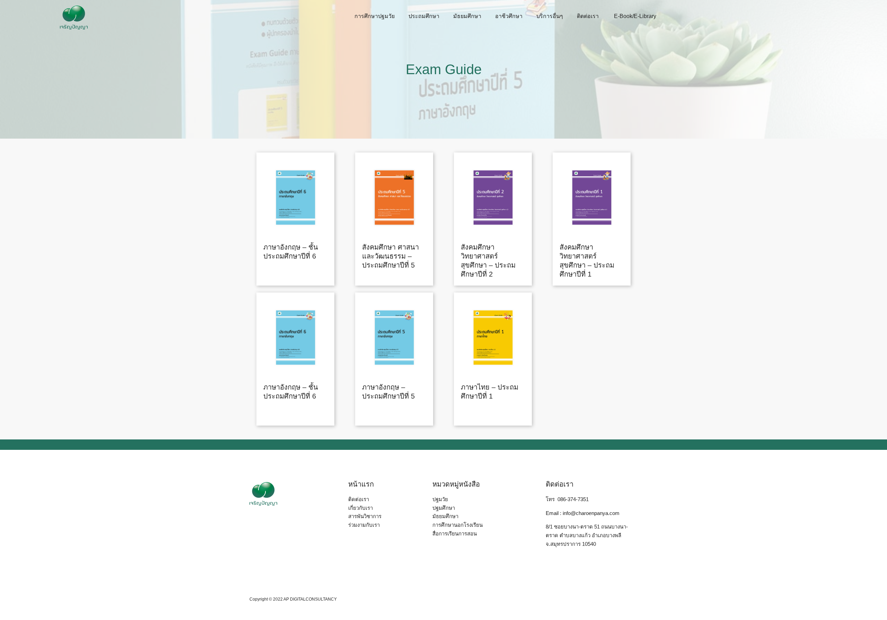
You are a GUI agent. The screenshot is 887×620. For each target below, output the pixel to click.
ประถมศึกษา (424, 16)
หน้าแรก (361, 484)
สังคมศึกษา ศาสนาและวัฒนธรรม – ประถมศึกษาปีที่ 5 (390, 256)
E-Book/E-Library (634, 16)
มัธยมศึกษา (467, 16)
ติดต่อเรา (588, 16)
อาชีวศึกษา (508, 16)
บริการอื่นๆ (549, 16)
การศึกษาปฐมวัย (374, 16)
